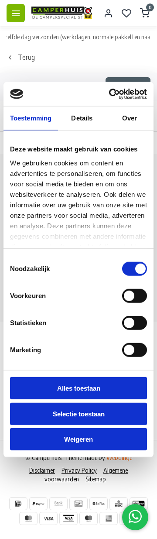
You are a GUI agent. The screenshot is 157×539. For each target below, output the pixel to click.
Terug (26, 57)
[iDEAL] (18, 503)
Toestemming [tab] (30, 118)
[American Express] (108, 518)
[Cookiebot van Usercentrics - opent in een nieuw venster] (111, 94)
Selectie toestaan (79, 413)
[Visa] (48, 518)
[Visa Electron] (68, 518)
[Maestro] (88, 518)
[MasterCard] (28, 518)
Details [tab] (81, 118)
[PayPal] (38, 503)
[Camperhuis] (61, 13)
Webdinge (119, 457)
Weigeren (78, 439)
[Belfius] (98, 503)
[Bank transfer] (58, 503)
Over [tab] (129, 118)
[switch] (134, 296)
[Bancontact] (78, 503)
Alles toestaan (78, 388)
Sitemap (95, 479)
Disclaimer (42, 470)
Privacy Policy (79, 470)
